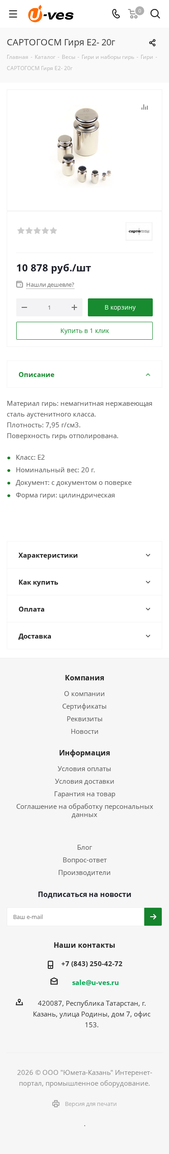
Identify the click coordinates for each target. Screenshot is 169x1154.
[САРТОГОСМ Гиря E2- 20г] (84, 146)
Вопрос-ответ (85, 859)
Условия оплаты (84, 768)
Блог (84, 847)
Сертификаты (84, 705)
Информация (84, 753)
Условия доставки (84, 781)
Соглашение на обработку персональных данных (84, 810)
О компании (84, 693)
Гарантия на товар (84, 793)
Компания (84, 678)
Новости (85, 731)
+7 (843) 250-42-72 (92, 963)
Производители (84, 872)
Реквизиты (85, 718)
